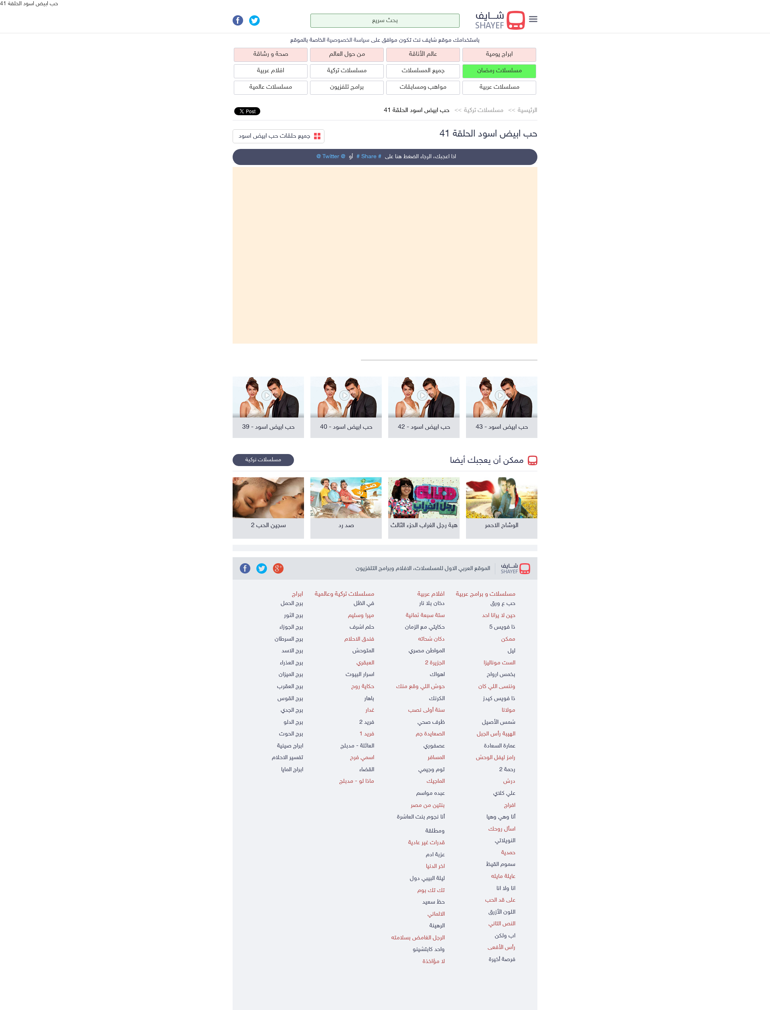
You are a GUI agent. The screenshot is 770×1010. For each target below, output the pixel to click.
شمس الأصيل (498, 722)
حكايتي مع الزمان (425, 627)
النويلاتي (505, 840)
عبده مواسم (430, 793)
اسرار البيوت (360, 674)
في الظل (364, 603)
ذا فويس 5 (502, 627)
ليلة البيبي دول (427, 878)
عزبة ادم (435, 854)
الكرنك (437, 698)
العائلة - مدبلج (357, 746)
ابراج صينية (290, 746)
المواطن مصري (427, 651)
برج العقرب (290, 686)
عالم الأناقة (423, 54)
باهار (369, 698)
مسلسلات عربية (499, 87)
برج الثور (293, 615)
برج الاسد (292, 651)
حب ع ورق (502, 603)
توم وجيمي (431, 769)
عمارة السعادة (499, 746)
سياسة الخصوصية (348, 40)
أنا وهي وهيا (500, 817)
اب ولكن (505, 936)
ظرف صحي (431, 722)
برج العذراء (291, 663)
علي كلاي (504, 793)
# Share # (369, 156)
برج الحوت (291, 734)
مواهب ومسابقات (423, 87)
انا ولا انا (505, 888)
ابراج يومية (499, 54)
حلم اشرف (362, 627)
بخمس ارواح (501, 674)
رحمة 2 (507, 769)
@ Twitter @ (330, 156)
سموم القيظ (500, 864)
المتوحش (363, 651)
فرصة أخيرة (502, 959)
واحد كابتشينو (429, 949)
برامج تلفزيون (347, 87)
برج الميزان (291, 674)
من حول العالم (347, 54)
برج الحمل (292, 603)
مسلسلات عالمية (270, 87)
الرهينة (437, 925)
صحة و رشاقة (270, 54)
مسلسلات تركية (347, 71)
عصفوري (434, 746)
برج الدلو (293, 722)
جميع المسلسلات (423, 71)
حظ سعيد (433, 902)
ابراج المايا (292, 769)
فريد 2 (366, 722)
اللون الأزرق (501, 912)
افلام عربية (270, 71)
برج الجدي (292, 710)
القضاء (366, 769)
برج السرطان (289, 639)
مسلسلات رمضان (499, 71)
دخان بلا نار (432, 603)
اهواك (437, 674)
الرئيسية (527, 110)
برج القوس (290, 698)
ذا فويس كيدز (499, 698)
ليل (511, 651)
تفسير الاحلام (287, 757)
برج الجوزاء (291, 627)
